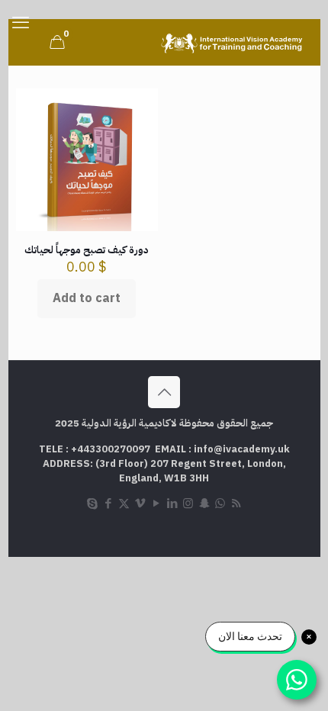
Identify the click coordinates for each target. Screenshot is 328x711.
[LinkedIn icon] (172, 503)
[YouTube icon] (156, 503)
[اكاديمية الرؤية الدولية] (233, 42)
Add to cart (87, 298)
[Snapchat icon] (204, 503)
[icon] (220, 503)
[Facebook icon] (108, 503)
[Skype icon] (92, 503)
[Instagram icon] (188, 503)
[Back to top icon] (164, 392)
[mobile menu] (21, 23)
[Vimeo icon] (140, 503)
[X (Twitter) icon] (124, 503)
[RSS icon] (236, 503)
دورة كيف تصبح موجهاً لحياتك (86, 250)
